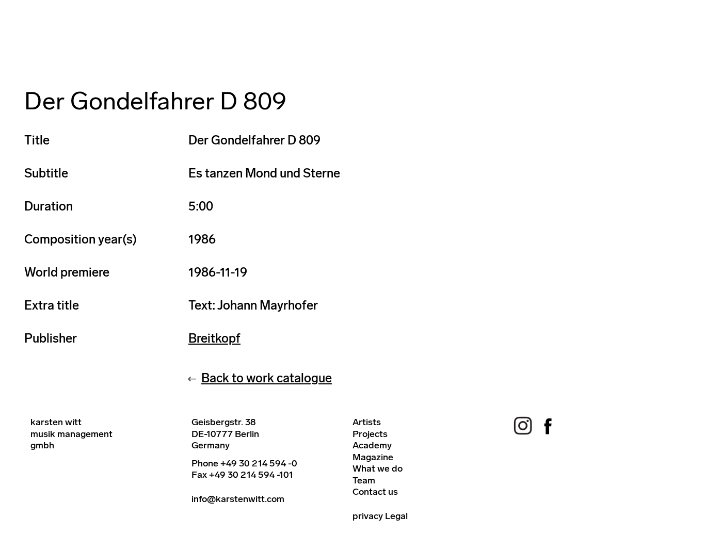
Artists (366, 422)
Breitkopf (214, 338)
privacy (367, 516)
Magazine (372, 457)
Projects (370, 434)
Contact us (375, 491)
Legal (396, 516)
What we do (377, 468)
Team (363, 480)
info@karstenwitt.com (237, 499)
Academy (372, 445)
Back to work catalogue (266, 377)
